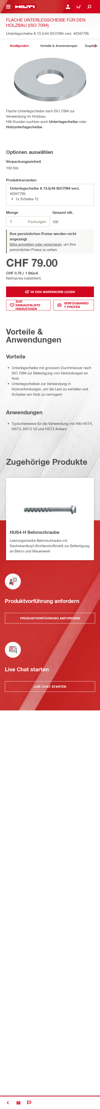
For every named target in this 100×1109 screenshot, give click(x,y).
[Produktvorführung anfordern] (18, 1102)
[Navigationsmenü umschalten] (8, 6)
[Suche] (89, 6)
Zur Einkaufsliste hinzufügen (28, 305)
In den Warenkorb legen (53, 292)
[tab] (19, 45)
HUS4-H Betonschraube (34, 532)
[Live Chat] (29, 1102)
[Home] (25, 6)
